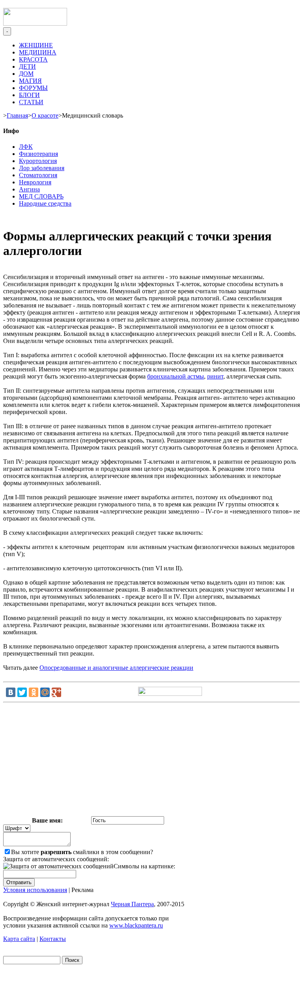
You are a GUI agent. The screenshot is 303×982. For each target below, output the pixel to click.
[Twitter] (22, 692)
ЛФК (26, 146)
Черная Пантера (132, 904)
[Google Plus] (56, 692)
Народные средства (45, 203)
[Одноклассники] (33, 692)
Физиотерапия (38, 153)
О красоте (45, 115)
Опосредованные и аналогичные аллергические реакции (116, 667)
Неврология (35, 182)
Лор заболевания (41, 168)
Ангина (29, 189)
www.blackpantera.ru (136, 925)
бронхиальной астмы (175, 376)
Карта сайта (19, 938)
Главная (17, 115)
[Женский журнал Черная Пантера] (35, 23)
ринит (215, 376)
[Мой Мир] (45, 692)
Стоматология (38, 175)
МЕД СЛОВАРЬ (41, 196)
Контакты (52, 938)
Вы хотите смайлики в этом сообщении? (82, 852)
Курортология (38, 160)
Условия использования (35, 889)
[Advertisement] (151, 761)
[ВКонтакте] (10, 692)
